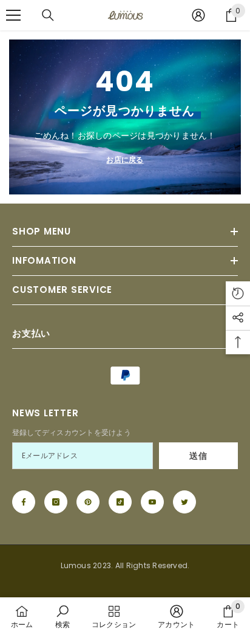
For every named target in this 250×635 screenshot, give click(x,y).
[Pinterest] (88, 501)
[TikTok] (120, 501)
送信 (198, 456)
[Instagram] (55, 501)
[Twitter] (184, 501)
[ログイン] (198, 15)
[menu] (13, 15)
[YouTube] (152, 501)
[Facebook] (23, 501)
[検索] (48, 15)
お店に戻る (124, 159)
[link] (62, 616)
